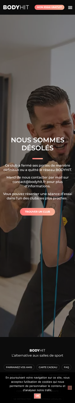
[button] (70, 7)
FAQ (66, 367)
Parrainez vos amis (19, 367)
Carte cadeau (48, 367)
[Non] (70, 388)
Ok (37, 395)
